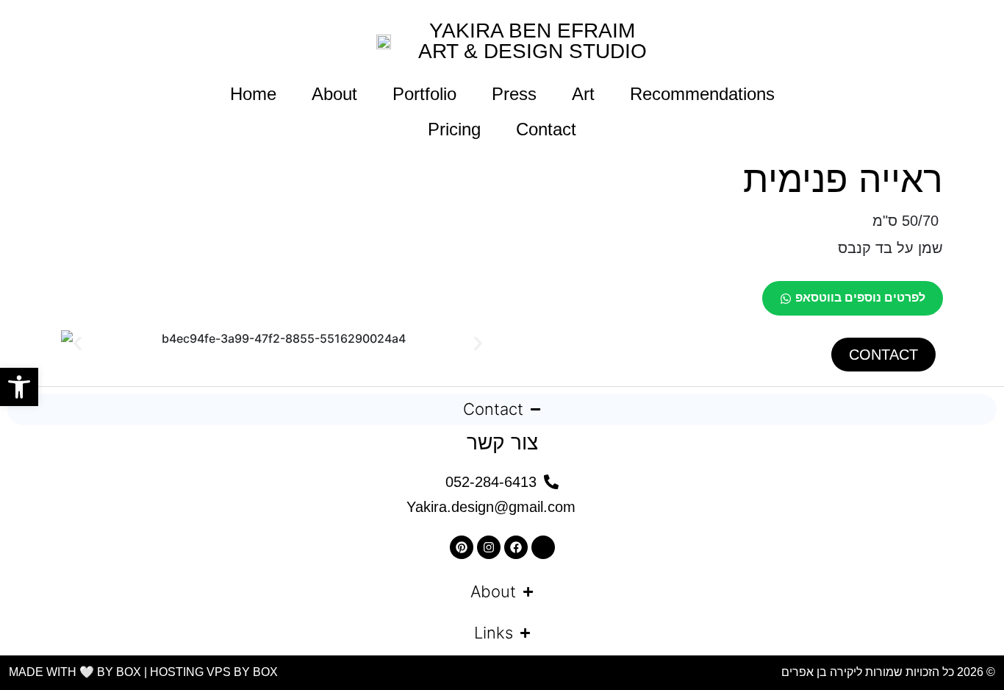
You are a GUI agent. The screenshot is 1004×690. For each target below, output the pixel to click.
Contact (546, 129)
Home (253, 94)
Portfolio (424, 94)
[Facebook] (516, 547)
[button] (77, 344)
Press (514, 94)
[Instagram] (489, 547)
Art (583, 94)
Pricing (454, 129)
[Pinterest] (461, 547)
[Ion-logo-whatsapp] (543, 547)
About (334, 94)
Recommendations (702, 94)
